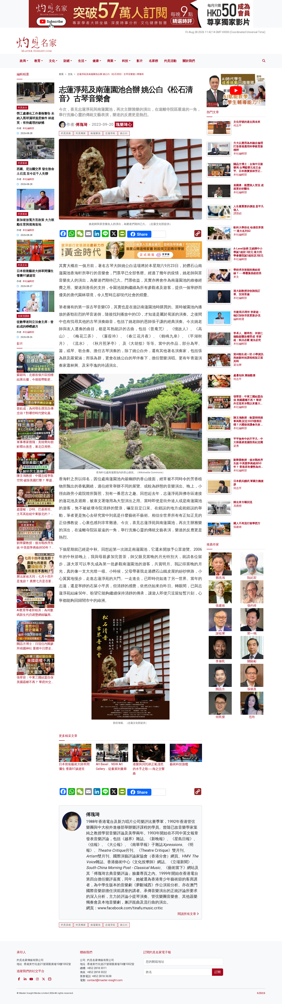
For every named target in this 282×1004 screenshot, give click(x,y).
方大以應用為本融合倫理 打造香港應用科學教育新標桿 (248, 146)
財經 (66, 61)
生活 (81, 61)
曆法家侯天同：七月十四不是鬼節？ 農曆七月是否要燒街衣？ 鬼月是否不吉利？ (35, 581)
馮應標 (237, 505)
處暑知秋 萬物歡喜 (244, 375)
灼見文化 (22, 265)
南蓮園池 (96, 133)
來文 (236, 276)
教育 (37, 61)
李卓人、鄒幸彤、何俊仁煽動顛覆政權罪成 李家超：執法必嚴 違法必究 (248, 337)
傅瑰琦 (82, 124)
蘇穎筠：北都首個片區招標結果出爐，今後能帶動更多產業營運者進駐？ (35, 379)
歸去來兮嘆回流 (242, 502)
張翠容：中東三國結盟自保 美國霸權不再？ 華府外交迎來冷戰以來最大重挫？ (35, 682)
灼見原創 (66, 133)
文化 (52, 61)
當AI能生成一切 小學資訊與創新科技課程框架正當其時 (248, 358)
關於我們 (189, 61)
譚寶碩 (237, 213)
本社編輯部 (28, 128)
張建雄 (237, 526)
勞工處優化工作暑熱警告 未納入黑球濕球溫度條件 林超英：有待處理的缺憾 (35, 118)
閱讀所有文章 (187, 914)
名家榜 (153, 61)
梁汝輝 (237, 364)
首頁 (61, 74)
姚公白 (124, 133)
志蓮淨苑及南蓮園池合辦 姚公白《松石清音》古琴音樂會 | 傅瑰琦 (110, 74)
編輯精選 (238, 319)
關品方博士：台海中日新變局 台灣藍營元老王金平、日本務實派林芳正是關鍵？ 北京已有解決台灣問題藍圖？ (248, 171)
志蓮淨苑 (110, 133)
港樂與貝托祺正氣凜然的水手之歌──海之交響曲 (149, 768)
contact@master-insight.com (105, 980)
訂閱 (217, 972)
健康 (96, 61)
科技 (125, 61)
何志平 (237, 125)
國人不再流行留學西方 (246, 523)
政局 (23, 61)
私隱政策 (261, 993)
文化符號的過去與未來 (246, 121)
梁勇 (236, 445)
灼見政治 (22, 107)
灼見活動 (170, 61)
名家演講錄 (23, 316)
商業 (110, 61)
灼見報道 (22, 163)
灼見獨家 (81, 133)
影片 (140, 61)
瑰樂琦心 (124, 124)
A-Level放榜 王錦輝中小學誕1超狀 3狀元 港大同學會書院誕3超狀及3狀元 (248, 252)
